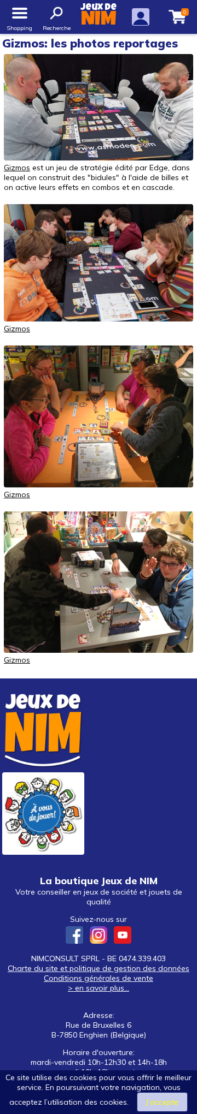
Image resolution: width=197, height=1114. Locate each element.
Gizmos (17, 167)
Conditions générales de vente (98, 978)
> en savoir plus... (98, 988)
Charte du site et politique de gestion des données (98, 968)
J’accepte (162, 1102)
